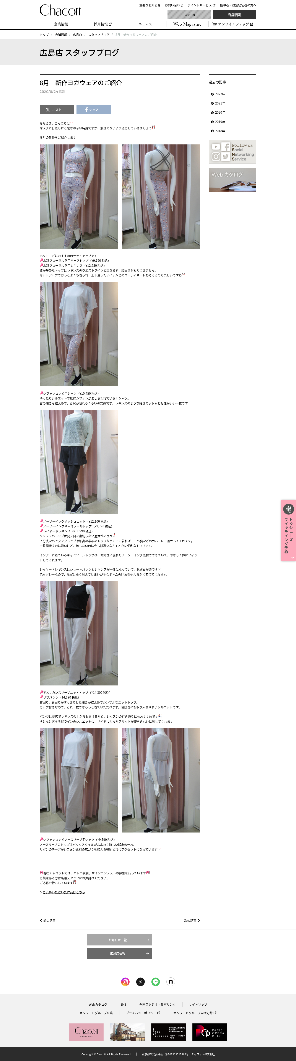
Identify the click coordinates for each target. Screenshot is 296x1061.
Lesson (189, 14)
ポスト (57, 109)
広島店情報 (117, 953)
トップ (44, 34)
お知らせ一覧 (118, 940)
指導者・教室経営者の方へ (238, 5)
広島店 (77, 34)
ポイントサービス (199, 5)
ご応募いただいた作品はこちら (64, 892)
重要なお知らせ (150, 5)
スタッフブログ (98, 34)
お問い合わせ (174, 5)
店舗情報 (235, 14)
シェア (93, 109)
